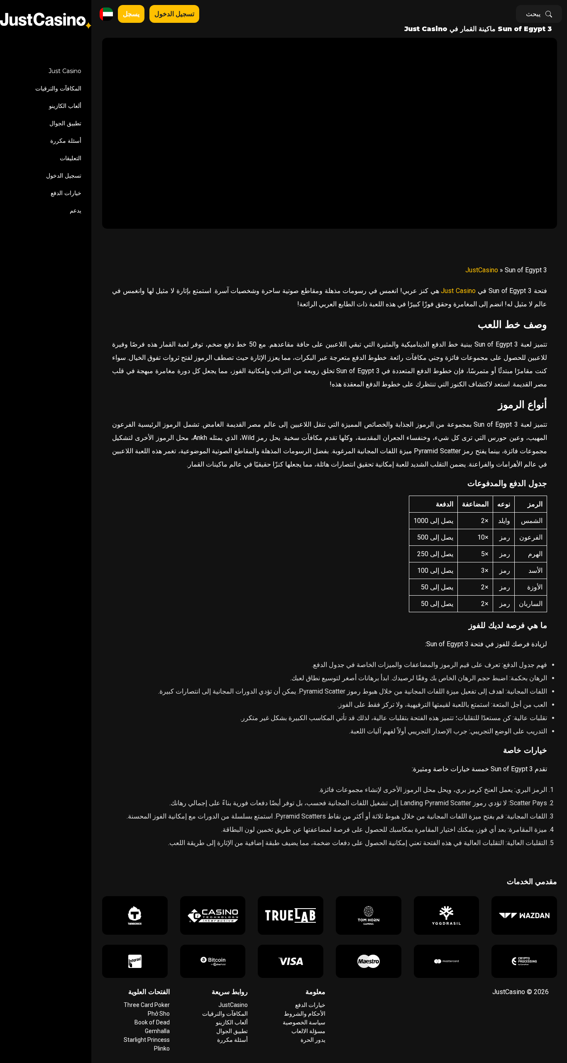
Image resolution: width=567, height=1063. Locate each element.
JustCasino (481, 270)
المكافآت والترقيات (58, 88)
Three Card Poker (147, 1005)
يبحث (533, 14)
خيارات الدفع (66, 193)
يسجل (131, 14)
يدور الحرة (313, 1039)
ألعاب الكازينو (65, 106)
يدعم (75, 210)
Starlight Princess (147, 1039)
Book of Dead (152, 1022)
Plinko (162, 1048)
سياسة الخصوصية (304, 1022)
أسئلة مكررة (65, 140)
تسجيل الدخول (63, 175)
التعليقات (70, 158)
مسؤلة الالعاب (308, 1031)
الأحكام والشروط (304, 1013)
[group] (524, 915)
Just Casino (65, 71)
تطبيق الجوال (65, 123)
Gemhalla (157, 1031)
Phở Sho (159, 1013)
